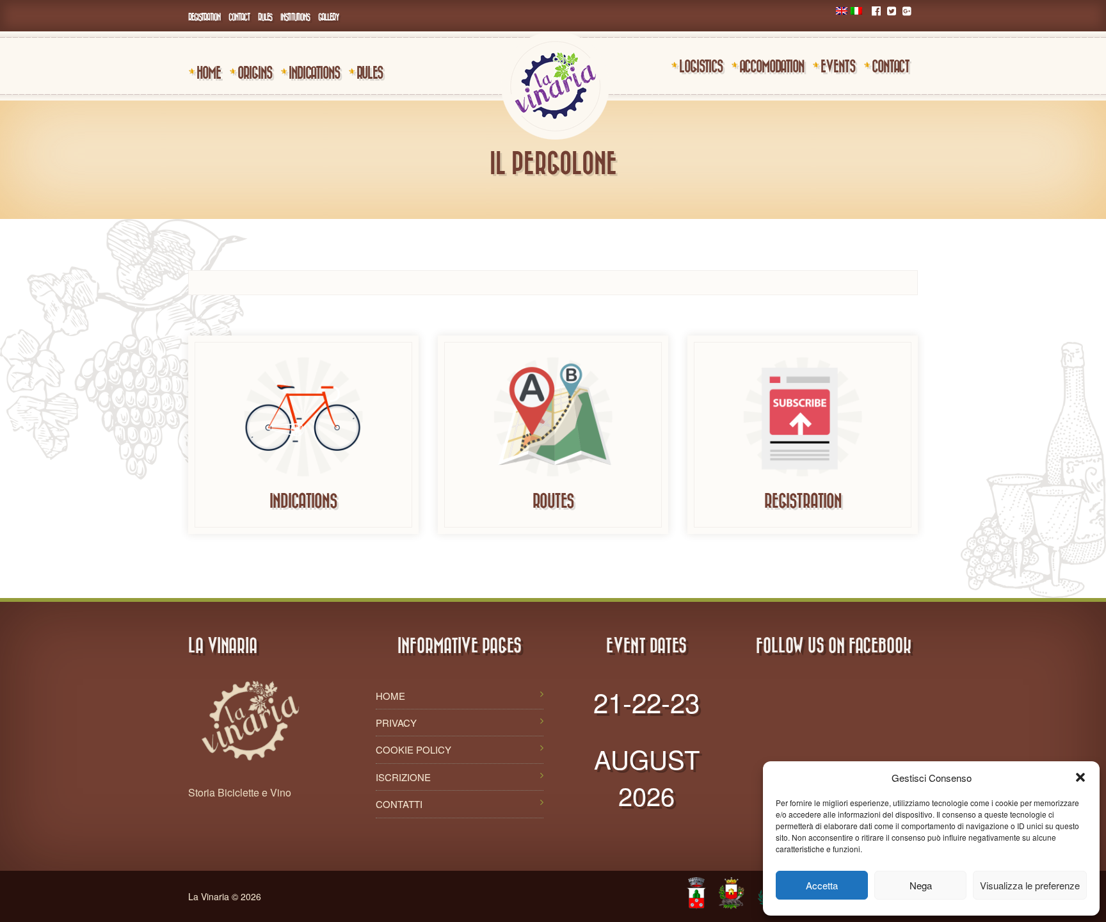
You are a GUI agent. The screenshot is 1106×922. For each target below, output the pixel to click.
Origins (254, 72)
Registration (204, 17)
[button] (1080, 777)
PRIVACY (396, 722)
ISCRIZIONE (403, 777)
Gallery (328, 17)
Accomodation (771, 66)
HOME (390, 695)
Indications (314, 72)
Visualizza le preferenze (1030, 885)
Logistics (701, 66)
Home (208, 72)
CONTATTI (399, 804)
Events (838, 66)
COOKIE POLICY (413, 749)
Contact (239, 17)
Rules (265, 17)
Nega (921, 885)
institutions (295, 17)
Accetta (822, 885)
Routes (553, 500)
